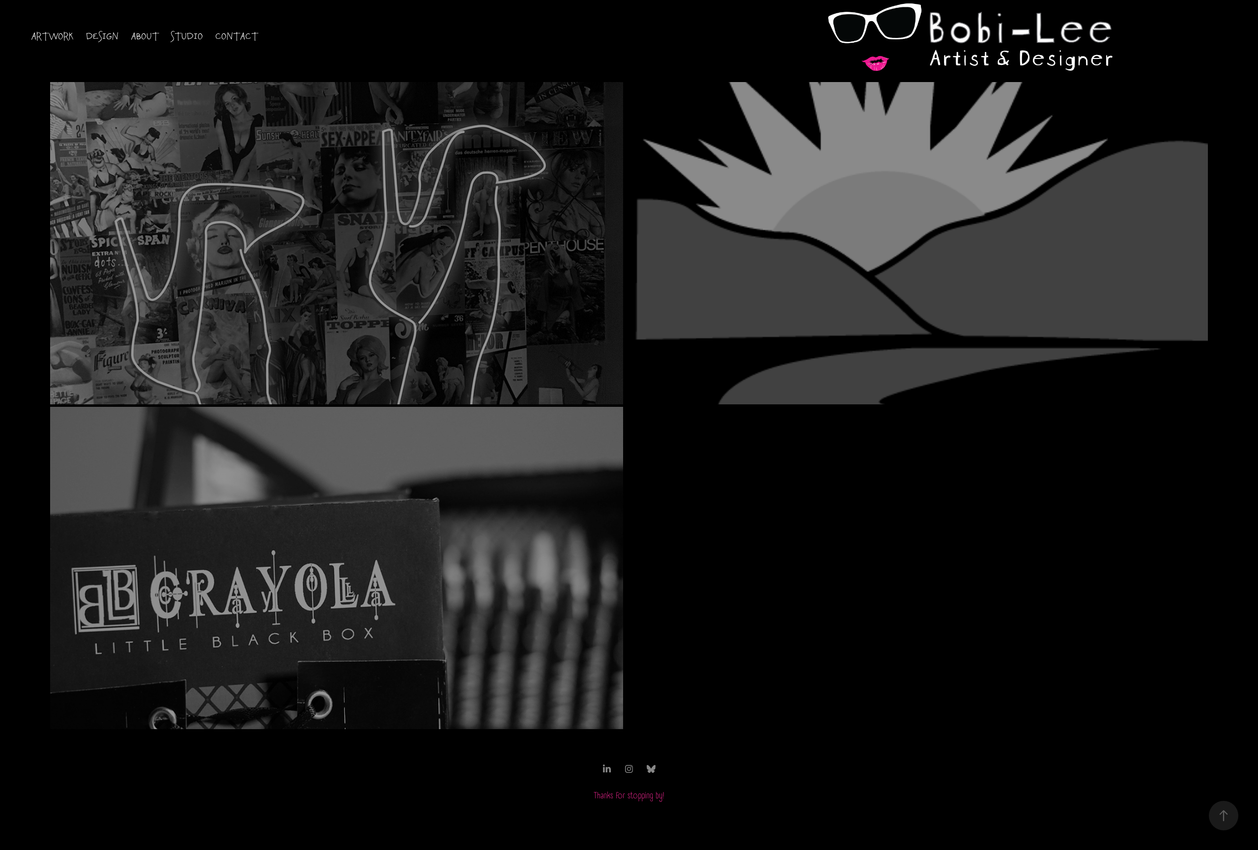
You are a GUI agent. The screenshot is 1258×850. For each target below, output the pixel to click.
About (145, 36)
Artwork (52, 36)
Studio (187, 36)
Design (102, 36)
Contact (237, 36)
